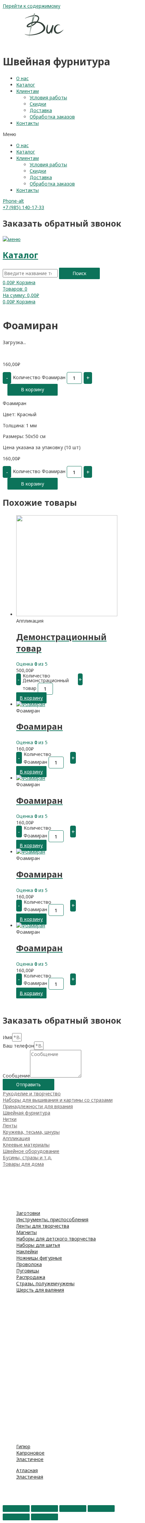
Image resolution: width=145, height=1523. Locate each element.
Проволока (29, 1264)
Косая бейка (17, 1429)
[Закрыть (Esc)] (16, 1508)
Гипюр (23, 1446)
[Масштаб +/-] (101, 1508)
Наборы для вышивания (30, 1301)
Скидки (38, 104)
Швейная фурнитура (26, 1113)
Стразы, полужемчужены (45, 1283)
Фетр (8, 1176)
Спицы (10, 1314)
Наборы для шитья (38, 1245)
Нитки (10, 1119)
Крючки (11, 1320)
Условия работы (48, 97)
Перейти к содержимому (31, 6)
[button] (72, 134)
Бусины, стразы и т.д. (27, 1157)
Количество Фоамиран (39, 377)
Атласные (14, 1390)
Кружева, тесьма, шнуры (31, 1132)
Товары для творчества (30, 1170)
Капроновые (17, 1403)
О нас (22, 78)
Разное (11, 1435)
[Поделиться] (44, 1508)
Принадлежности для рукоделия (41, 1189)
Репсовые (14, 1397)
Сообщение (16, 1075)
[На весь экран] (72, 1508)
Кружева (13, 1409)
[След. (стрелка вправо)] (44, 1517)
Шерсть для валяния (40, 1290)
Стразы (11, 1494)
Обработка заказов (52, 116)
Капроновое (30, 1453)
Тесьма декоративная (28, 1416)
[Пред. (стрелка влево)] (16, 1517)
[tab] (72, 1093)
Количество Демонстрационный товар (46, 681)
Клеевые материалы (26, 1144)
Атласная (27, 1470)
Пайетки (12, 1500)
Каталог (25, 84)
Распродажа (30, 1277)
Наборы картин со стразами (35, 1307)
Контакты (27, 123)
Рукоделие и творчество (32, 1093)
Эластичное (30, 1459)
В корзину (32, 389)
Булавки (12, 1333)
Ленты (10, 1125)
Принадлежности (23, 1326)
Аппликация (16, 1138)
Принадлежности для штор (34, 1365)
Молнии (12, 1352)
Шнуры (11, 1422)
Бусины (11, 1487)
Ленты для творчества (42, 1226)
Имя (7, 1037)
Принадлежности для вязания (38, 1106)
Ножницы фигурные (39, 1258)
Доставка (41, 110)
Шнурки (12, 1384)
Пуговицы (27, 1270)
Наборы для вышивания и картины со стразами (58, 1100)
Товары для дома (23, 1164)
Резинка (12, 1378)
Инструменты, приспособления (52, 1219)
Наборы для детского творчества (56, 1238)
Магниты (26, 1232)
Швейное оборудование (31, 1151)
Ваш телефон (18, 1045)
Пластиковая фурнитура (31, 1358)
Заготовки (28, 1213)
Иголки (11, 1339)
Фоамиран (14, 1183)
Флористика (16, 1202)
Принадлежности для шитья (35, 1196)
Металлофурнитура (26, 1346)
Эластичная (29, 1477)
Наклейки (27, 1251)
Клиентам (27, 91)
